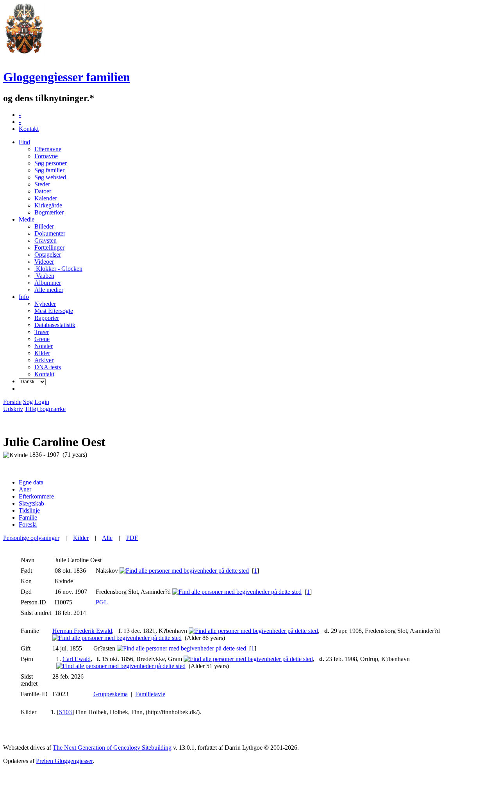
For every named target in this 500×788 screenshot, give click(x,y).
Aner (25, 489)
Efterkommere (36, 496)
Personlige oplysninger (31, 537)
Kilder (81, 537)
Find (24, 142)
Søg (28, 401)
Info (24, 296)
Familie (28, 517)
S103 (65, 712)
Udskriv (13, 409)
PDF (132, 537)
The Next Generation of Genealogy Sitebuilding (112, 747)
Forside (12, 401)
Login (41, 401)
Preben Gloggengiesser (64, 761)
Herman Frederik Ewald (82, 630)
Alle (107, 537)
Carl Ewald (76, 659)
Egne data (31, 482)
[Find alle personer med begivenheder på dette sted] (184, 570)
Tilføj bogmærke (45, 409)
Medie (26, 219)
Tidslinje (29, 510)
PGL (102, 602)
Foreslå (28, 524)
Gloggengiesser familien (66, 77)
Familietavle (150, 694)
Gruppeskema (110, 694)
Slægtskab (31, 503)
